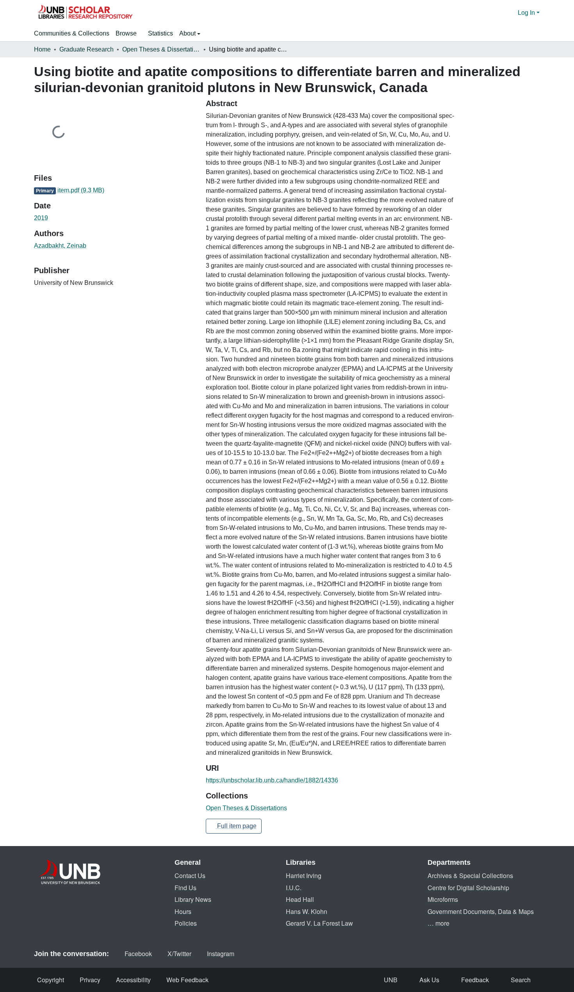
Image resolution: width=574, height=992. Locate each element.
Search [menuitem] (521, 979)
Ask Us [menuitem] (429, 979)
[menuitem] (129, 33)
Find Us (185, 887)
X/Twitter (179, 953)
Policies (186, 923)
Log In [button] (527, 12)
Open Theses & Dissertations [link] (161, 49)
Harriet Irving (303, 875)
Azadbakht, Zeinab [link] (60, 245)
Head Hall (300, 899)
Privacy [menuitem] (90, 979)
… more (438, 923)
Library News (193, 899)
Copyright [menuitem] (50, 979)
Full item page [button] (236, 826)
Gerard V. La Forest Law (319, 923)
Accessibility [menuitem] (133, 979)
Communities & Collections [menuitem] (71, 33)
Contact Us (190, 875)
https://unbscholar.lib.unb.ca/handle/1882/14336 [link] (272, 780)
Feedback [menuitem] (475, 979)
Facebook (138, 953)
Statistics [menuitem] (160, 33)
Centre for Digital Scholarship (468, 887)
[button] (84, 13)
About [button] (188, 33)
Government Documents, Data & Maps (481, 911)
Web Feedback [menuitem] (187, 979)
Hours (183, 911)
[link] (115, 190)
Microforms (443, 899)
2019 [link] (41, 218)
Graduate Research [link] (86, 49)
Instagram (220, 953)
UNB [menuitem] (391, 979)
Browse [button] (126, 33)
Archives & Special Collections (470, 875)
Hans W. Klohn (306, 911)
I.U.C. (293, 887)
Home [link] (42, 49)
